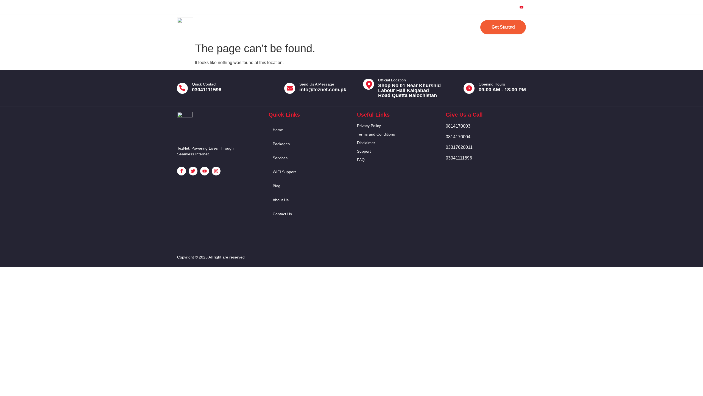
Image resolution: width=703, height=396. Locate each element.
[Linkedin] (508, 7)
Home (255, 27)
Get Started (503, 27)
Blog (381, 27)
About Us (409, 27)
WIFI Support (350, 27)
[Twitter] (496, 7)
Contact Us (442, 27)
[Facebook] (483, 7)
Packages (284, 27)
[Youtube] (521, 7)
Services (316, 27)
